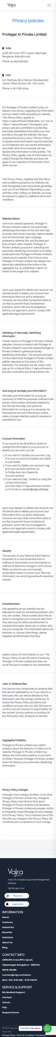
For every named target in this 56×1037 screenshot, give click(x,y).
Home (5, 917)
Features (7, 922)
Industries (8, 927)
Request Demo (10, 1012)
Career (6, 1002)
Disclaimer (41, 1035)
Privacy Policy (8, 1035)
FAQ (4, 1007)
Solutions (7, 937)
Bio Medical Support (13, 992)
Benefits (7, 932)
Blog (4, 947)
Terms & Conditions (25, 1035)
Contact (7, 997)
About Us (7, 942)
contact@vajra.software (35, 489)
